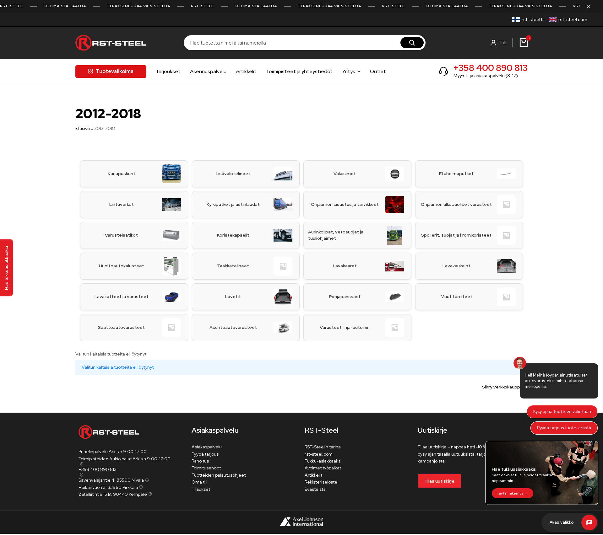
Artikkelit (246, 71)
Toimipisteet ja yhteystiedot (299, 71)
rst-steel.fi (532, 19)
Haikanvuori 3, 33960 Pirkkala (108, 487)
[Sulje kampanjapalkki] (591, 6)
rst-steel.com (572, 19)
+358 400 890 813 (491, 68)
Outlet (378, 71)
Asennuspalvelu (208, 71)
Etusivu (82, 128)
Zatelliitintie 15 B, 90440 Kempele (113, 494)
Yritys (348, 71)
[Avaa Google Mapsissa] (81, 464)
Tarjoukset (168, 71)
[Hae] (412, 42)
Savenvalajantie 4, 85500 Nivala (111, 480)
